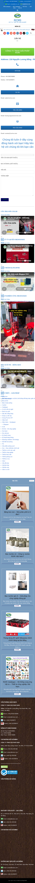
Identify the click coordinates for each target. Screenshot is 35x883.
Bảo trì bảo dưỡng (7, 403)
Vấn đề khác (5, 463)
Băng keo (4, 396)
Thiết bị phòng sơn (7, 456)
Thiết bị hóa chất (6, 454)
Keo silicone (5, 433)
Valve (3, 461)
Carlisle (4, 405)
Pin (3, 444)
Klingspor (6, 424)
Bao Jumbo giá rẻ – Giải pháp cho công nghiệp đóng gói (17, 597)
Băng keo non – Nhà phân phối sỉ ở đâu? (17, 513)
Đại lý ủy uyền (6, 411)
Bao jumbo (5, 400)
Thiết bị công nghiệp (7, 452)
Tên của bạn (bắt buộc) (9, 157)
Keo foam (4, 431)
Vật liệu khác (5, 465)
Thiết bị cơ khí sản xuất (8, 450)
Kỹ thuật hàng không (8, 437)
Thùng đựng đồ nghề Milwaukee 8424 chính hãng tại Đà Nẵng (17, 639)
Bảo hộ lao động (6, 398)
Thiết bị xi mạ (6, 459)
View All (32, 480)
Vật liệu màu (5, 467)
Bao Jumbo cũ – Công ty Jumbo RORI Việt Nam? (17, 555)
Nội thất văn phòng (7, 441)
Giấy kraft (5, 420)
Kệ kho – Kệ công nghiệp (9, 429)
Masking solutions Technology (10, 439)
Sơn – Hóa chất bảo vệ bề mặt (10, 448)
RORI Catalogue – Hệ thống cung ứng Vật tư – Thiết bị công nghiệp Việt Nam (17, 684)
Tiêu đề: (3, 169)
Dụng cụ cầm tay (7, 415)
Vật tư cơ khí (5, 469)
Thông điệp (5, 176)
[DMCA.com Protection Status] (4, 766)
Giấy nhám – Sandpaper (9, 422)
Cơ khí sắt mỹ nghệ (7, 409)
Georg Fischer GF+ (7, 418)
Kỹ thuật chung (6, 435)
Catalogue (5, 407)
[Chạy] (1, 390)
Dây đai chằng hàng (7, 413)
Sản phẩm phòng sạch (8, 446)
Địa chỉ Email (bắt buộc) (9, 163)
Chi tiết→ (17, 521)
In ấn (3, 426)
